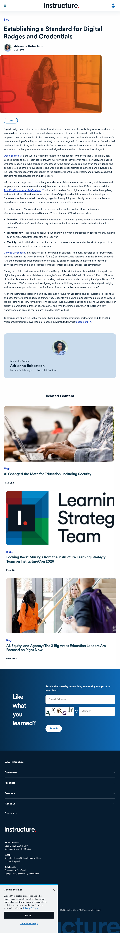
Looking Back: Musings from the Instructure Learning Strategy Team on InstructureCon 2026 (55, 559)
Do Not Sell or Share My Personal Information (80, 910)
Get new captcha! (76, 711)
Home (20, 829)
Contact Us (11, 813)
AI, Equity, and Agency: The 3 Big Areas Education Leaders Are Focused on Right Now (56, 647)
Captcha (86, 711)
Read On (8, 482)
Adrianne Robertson (27, 365)
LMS (10, 120)
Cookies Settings (29, 923)
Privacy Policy (29, 908)
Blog (6, 19)
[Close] (53, 889)
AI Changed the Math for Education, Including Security (47, 474)
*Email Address (57, 699)
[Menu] (5, 5)
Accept (28, 915)
